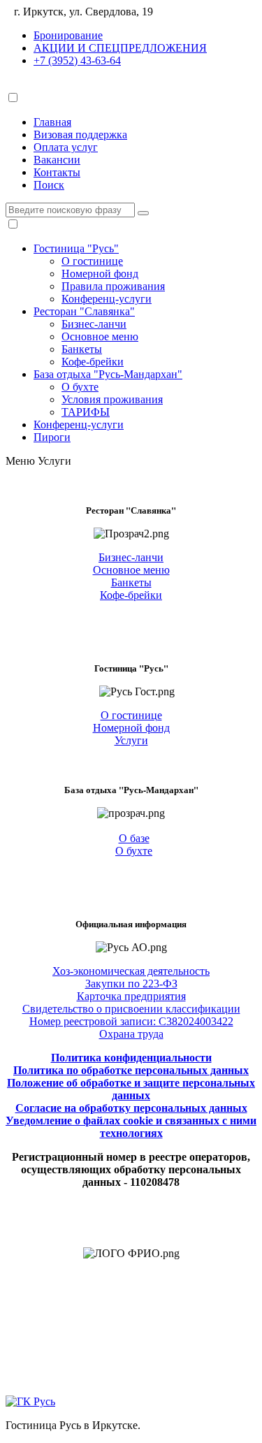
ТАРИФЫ (85, 412)
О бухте (80, 387)
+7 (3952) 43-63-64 (77, 60)
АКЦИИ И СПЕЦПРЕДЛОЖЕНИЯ (120, 48)
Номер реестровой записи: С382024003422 (131, 1021)
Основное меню (99, 336)
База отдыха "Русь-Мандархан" (108, 374)
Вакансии (57, 160)
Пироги (52, 437)
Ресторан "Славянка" (84, 311)
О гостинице (92, 261)
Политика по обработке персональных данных (131, 1070)
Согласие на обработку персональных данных (131, 1108)
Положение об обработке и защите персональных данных (131, 1089)
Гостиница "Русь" (76, 248)
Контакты (57, 172)
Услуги (54, 461)
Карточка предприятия (131, 996)
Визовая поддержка (80, 134)
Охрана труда (131, 1034)
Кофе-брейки (92, 362)
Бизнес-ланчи (93, 324)
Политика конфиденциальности (131, 1058)
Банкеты (81, 349)
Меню (20, 461)
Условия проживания (112, 399)
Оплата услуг (66, 147)
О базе (134, 838)
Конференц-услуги (106, 299)
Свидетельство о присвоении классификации (131, 1009)
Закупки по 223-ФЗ (131, 983)
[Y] (143, 213)
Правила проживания (113, 286)
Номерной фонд (99, 274)
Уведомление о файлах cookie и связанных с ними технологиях (131, 1127)
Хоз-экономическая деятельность (131, 971)
